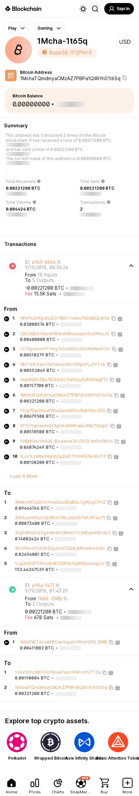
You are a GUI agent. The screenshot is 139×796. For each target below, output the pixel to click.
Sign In (123, 8)
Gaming (45, 28)
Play (12, 28)
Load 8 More (23, 476)
